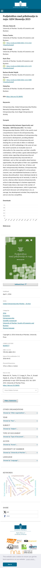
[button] (20, 512)
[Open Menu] (2, 11)
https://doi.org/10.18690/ (14, 96)
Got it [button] (10, 564)
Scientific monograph (10, 321)
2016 (4, 313)
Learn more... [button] (30, 559)
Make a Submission (10, 401)
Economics (6, 316)
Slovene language (8, 328)
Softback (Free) (19, 284)
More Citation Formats (11, 390)
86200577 (6, 346)
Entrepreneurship (8, 318)
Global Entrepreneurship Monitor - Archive (17, 304)
